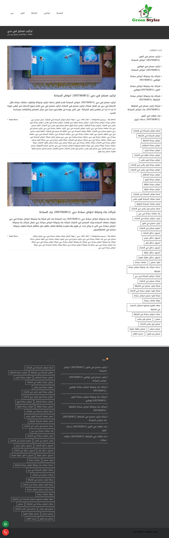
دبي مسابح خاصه (57, 137)
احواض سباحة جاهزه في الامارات (147, 155)
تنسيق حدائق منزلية (152, 252)
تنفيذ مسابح (40, 239)
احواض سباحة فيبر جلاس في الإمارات (145, 165)
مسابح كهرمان (58, 148)
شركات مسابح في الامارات (78, 140)
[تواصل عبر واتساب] (5, 524)
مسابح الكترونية (42, 145)
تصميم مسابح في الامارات (102, 131)
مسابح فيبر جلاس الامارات (73, 148)
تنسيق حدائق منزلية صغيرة (149, 257)
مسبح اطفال (138, 334)
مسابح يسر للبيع (104, 151)
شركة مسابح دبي (65, 142)
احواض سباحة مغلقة (152, 184)
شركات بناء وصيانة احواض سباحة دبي (73, 242)
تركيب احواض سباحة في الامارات (147, 218)
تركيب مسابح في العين (151, 223)
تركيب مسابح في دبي (73, 239)
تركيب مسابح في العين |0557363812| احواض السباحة (145, 58)
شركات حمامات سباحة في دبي (100, 140)
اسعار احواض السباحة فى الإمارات (146, 194)
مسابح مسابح (47, 148)
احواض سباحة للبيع (77, 125)
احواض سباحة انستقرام (151, 145)
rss (103, 360)
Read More (13, 119)
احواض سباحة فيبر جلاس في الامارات (145, 170)
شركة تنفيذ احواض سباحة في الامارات (145, 291)
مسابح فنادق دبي (105, 148)
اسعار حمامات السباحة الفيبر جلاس (146, 199)
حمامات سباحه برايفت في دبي (76, 137)
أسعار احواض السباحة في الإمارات (57, 119)
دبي (78, 119)
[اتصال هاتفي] (5, 532)
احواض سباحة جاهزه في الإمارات (76, 122)
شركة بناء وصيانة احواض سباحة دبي (81, 245)
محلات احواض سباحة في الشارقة (147, 314)
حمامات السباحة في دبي (45, 134)
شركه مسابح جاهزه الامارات (48, 142)
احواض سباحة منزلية (152, 189)
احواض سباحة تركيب (97, 122)
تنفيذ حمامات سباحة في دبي (82, 134)
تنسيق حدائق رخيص (152, 238)
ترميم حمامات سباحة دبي (54, 239)
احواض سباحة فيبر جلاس (53, 122)
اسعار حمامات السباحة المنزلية (148, 204)
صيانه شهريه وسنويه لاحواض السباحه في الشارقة (145, 307)
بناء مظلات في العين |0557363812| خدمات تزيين (147, 117)
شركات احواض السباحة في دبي (147, 276)
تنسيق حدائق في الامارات (149, 248)
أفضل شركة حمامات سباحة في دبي (56, 236)
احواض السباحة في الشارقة (149, 135)
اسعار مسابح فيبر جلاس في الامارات (55, 125)
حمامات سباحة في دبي (97, 137)
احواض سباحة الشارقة (151, 140)
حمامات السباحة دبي (63, 134)
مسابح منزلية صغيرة (137, 329)
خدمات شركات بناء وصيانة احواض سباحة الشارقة (144, 269)
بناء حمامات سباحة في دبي (101, 128)
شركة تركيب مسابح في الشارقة (147, 286)
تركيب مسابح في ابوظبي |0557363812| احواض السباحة (145, 68)
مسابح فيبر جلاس (90, 148)
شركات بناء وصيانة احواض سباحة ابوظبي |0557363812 (145, 78)
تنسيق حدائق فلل (152, 243)
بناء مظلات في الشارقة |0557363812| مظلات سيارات (85, 438)
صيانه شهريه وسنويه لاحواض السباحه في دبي (72, 145)
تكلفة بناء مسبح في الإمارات (56, 131)
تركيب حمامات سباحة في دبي (55, 128)
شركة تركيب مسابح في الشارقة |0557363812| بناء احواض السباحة (144, 108)
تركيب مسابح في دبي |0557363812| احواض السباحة (85, 95)
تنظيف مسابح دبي (101, 134)
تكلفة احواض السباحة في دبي (79, 131)
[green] (145, 5)
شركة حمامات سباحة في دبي (84, 142)
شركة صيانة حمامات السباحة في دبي (53, 245)
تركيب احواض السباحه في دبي (78, 128)
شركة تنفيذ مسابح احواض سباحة (147, 296)
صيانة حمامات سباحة (152, 300)
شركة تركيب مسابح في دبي (56, 140)
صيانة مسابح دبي (97, 145)
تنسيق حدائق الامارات (151, 233)
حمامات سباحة (140, 262)
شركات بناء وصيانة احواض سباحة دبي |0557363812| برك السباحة (77, 211)
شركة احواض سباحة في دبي (47, 242)
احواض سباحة (110, 122)
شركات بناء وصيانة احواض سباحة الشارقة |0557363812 (145, 98)
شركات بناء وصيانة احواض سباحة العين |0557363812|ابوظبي (145, 88)
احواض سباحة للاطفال (92, 125)
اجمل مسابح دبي (37, 119)
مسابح (51, 145)
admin (113, 119)
